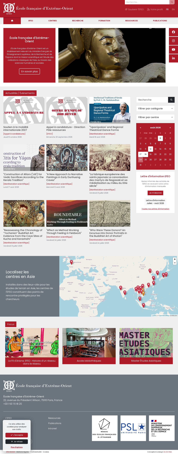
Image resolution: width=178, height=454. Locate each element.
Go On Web (167, 452)
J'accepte (18, 435)
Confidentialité (36, 452)
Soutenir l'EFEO (136, 9)
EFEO (30, 20)
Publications (160, 20)
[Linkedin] (173, 58)
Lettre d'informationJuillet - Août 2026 (155, 202)
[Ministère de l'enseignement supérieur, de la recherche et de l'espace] (162, 428)
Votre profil (156, 9)
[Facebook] (173, 32)
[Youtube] (173, 49)
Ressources (131, 20)
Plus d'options (17, 447)
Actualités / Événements (20, 93)
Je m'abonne (155, 192)
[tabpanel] (31, 348)
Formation (104, 20)
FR (167, 9)
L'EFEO (8, 418)
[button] (138, 291)
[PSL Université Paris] (133, 428)
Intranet (52, 428)
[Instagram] (173, 41)
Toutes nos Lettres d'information (155, 209)
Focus (10, 324)
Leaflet (154, 315)
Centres (52, 20)
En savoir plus (29, 71)
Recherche (77, 20)
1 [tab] (89, 370)
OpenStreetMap (164, 315)
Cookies (46, 452)
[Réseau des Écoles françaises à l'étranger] (105, 428)
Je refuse (18, 441)
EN (173, 9)
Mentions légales (22, 452)
